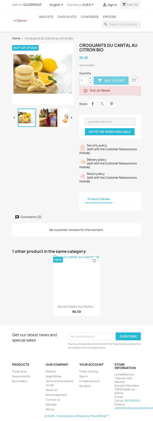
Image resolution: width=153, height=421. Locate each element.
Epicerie (109, 17)
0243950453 (32, 5)
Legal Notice (53, 376)
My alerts (85, 386)
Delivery (51, 371)
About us (51, 390)
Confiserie (90, 17)
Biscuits (46, 17)
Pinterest (111, 103)
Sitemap (51, 404)
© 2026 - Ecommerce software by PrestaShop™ (76, 416)
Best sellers (19, 381)
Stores (50, 409)
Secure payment (56, 395)
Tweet (102, 103)
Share (92, 103)
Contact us (53, 399)
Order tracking (88, 371)
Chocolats (66, 17)
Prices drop (19, 371)
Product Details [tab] (99, 199)
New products (21, 376)
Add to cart (111, 80)
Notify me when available (110, 132)
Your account (91, 365)
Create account (89, 381)
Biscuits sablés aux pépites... (76, 306)
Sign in (83, 376)
